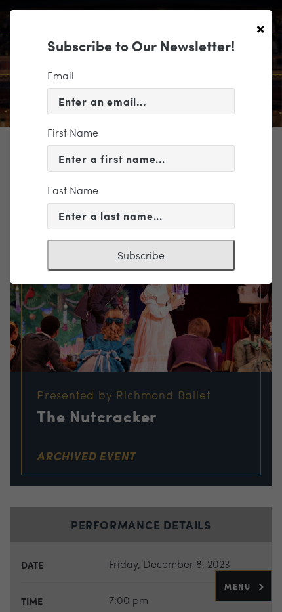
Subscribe (141, 255)
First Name (72, 132)
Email (60, 75)
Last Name (72, 190)
